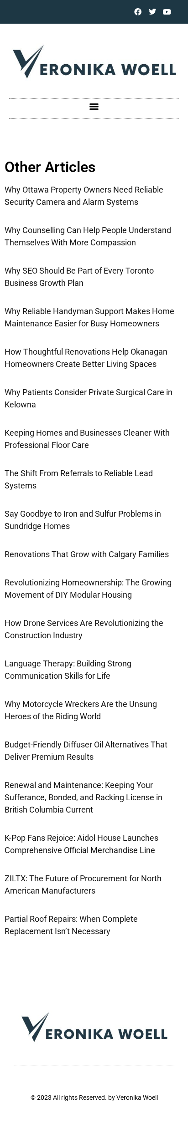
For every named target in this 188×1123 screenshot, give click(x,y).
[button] (94, 106)
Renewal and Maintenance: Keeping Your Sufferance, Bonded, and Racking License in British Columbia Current (83, 797)
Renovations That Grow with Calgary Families (87, 554)
